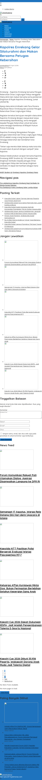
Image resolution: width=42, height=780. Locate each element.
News (2, 68)
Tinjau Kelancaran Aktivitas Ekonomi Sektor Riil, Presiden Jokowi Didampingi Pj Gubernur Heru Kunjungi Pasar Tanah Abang (21, 767)
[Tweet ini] (5, 73)
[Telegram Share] (5, 75)
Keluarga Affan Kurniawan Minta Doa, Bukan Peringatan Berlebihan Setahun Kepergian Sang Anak (22, 339)
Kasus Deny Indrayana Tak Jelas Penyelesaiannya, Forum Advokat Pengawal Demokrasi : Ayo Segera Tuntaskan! (20, 737)
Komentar (3, 410)
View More (4, 692)
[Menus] (1, 3)
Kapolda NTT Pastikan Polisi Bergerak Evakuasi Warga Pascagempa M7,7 (22, 313)
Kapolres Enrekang (26, 172)
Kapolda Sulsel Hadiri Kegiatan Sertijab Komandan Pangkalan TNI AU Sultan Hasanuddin (22, 208)
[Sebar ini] (4, 71)
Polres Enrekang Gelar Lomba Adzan (19, 187)
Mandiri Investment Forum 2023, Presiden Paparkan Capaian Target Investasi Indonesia (21, 746)
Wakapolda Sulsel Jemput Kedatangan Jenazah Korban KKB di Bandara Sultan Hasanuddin (22, 212)
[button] (22, 19)
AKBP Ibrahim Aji (6, 172)
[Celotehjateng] (6, 13)
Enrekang (16, 172)
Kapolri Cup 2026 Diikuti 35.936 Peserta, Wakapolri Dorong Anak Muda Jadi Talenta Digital (23, 392)
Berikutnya (8, 681)
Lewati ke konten (6, 1)
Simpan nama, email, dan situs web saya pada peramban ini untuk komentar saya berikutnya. (18, 435)
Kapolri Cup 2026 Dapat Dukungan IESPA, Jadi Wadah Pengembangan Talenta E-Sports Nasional (21, 366)
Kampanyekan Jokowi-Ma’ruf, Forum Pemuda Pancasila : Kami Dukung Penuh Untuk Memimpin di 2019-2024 (22, 756)
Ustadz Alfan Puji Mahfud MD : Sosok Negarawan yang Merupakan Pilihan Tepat (22, 727)
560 (5, 679)
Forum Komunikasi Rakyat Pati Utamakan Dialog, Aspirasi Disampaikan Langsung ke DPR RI (22, 263)
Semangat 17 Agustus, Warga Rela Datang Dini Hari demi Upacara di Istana (21, 288)
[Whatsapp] (5, 78)
